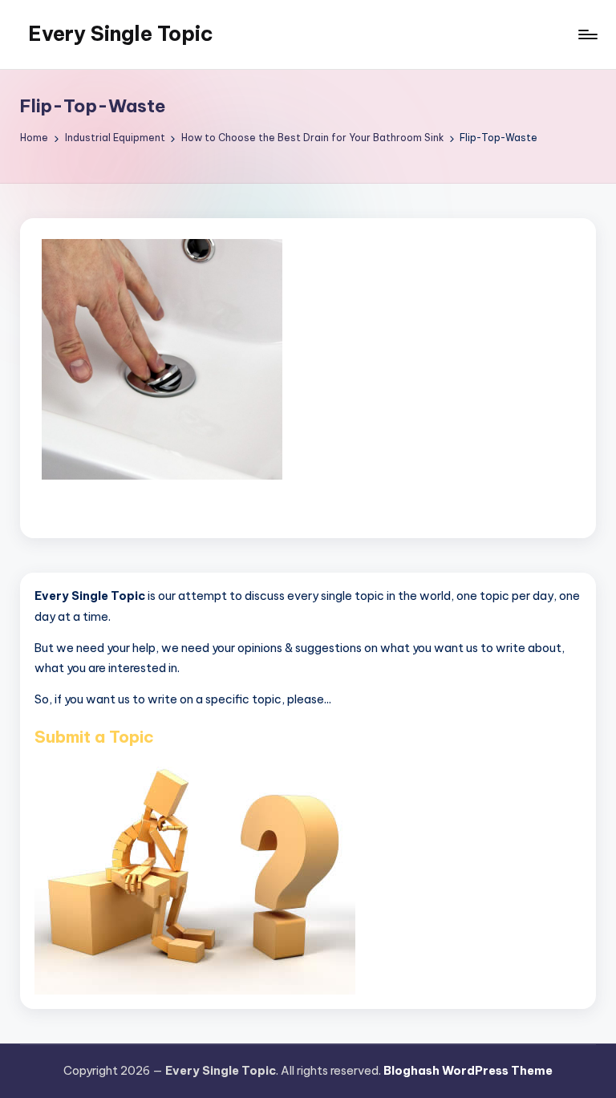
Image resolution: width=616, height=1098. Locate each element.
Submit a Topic (94, 737)
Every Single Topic (120, 34)
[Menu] (586, 34)
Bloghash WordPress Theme (468, 1071)
